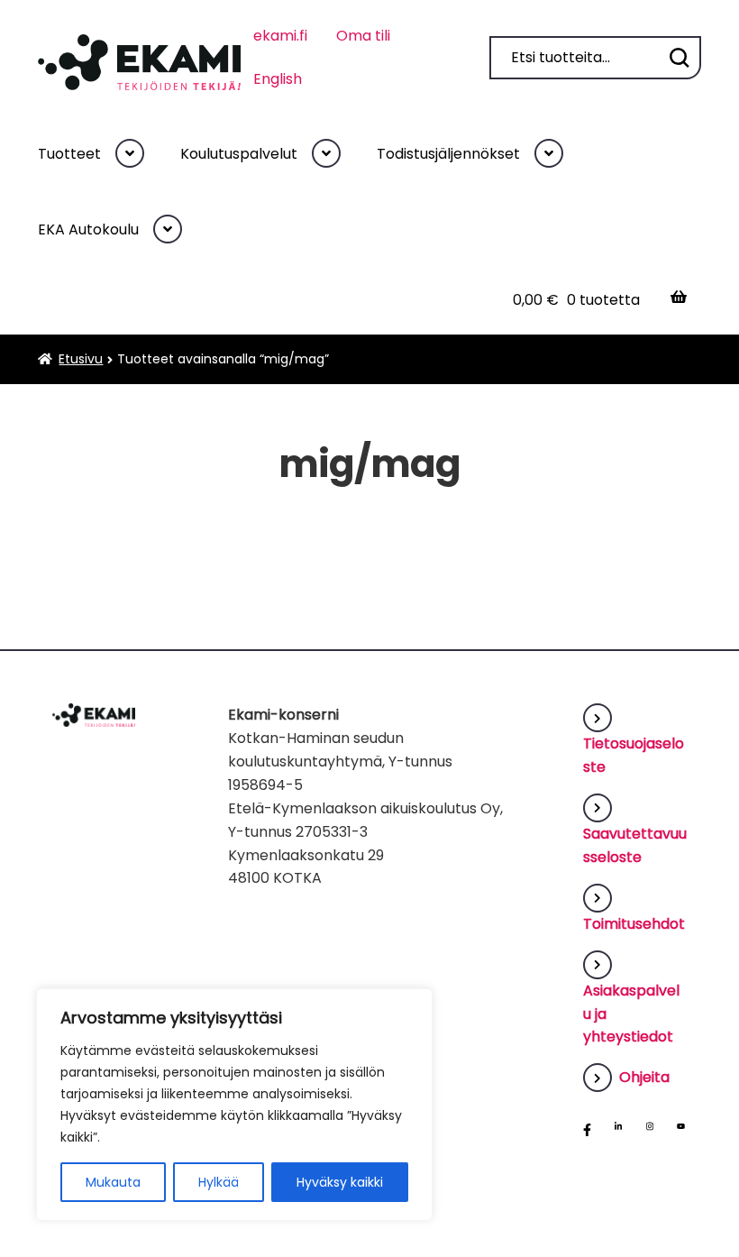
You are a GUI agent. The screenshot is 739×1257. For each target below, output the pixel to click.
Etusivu (81, 359)
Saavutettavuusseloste (635, 845)
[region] (234, 1104)
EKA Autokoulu (88, 229)
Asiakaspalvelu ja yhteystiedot (631, 1013)
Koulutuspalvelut (238, 153)
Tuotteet (69, 153)
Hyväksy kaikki (340, 1182)
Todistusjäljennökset (448, 153)
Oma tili (363, 35)
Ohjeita (644, 1077)
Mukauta (113, 1182)
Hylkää (218, 1182)
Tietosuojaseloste (633, 755)
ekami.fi (280, 35)
